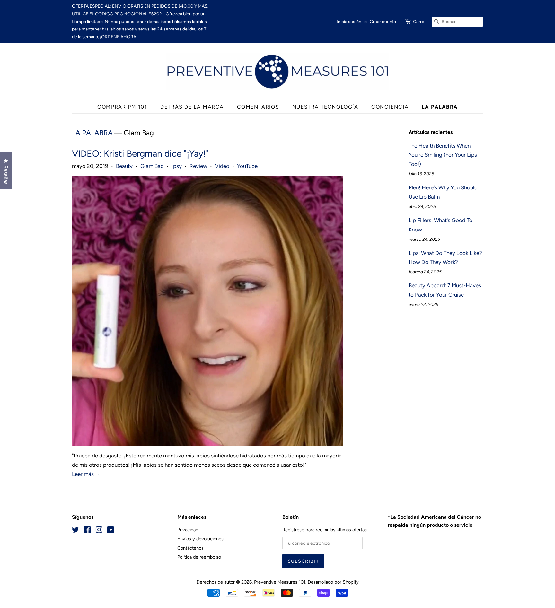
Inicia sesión (349, 21)
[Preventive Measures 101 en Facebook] (87, 531)
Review (198, 166)
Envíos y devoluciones (200, 539)
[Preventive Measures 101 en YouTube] (110, 531)
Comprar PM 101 (122, 107)
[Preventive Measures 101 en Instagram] (98, 531)
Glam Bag (152, 166)
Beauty (124, 166)
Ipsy (177, 166)
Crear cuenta (383, 21)
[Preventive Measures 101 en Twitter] (75, 531)
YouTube (247, 166)
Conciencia (390, 107)
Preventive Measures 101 (279, 582)
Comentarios (258, 107)
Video (222, 166)
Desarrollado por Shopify (333, 582)
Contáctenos (190, 548)
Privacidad (187, 530)
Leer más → (86, 474)
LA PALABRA (440, 107)
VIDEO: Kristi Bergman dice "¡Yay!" (140, 153)
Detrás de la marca (192, 107)
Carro (418, 21)
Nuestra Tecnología (325, 107)
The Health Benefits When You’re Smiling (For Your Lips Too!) (443, 155)
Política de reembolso (199, 557)
